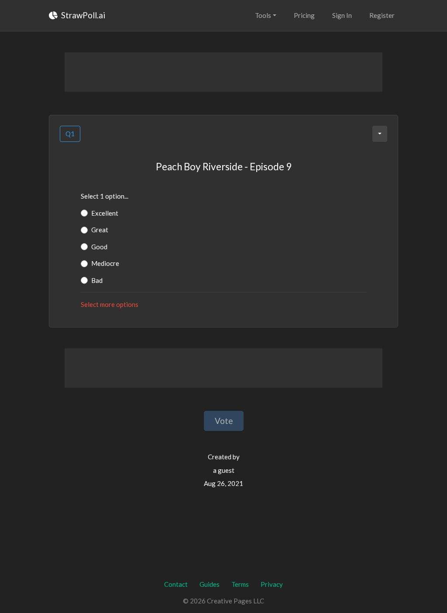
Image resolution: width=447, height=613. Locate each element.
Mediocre (105, 263)
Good (99, 247)
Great (99, 230)
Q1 (70, 134)
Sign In (342, 15)
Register (382, 15)
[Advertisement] (223, 72)
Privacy (272, 584)
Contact (176, 584)
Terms (240, 584)
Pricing (304, 15)
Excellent (104, 213)
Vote (224, 421)
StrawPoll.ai (82, 15)
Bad (97, 280)
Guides (209, 584)
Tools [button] (263, 15)
